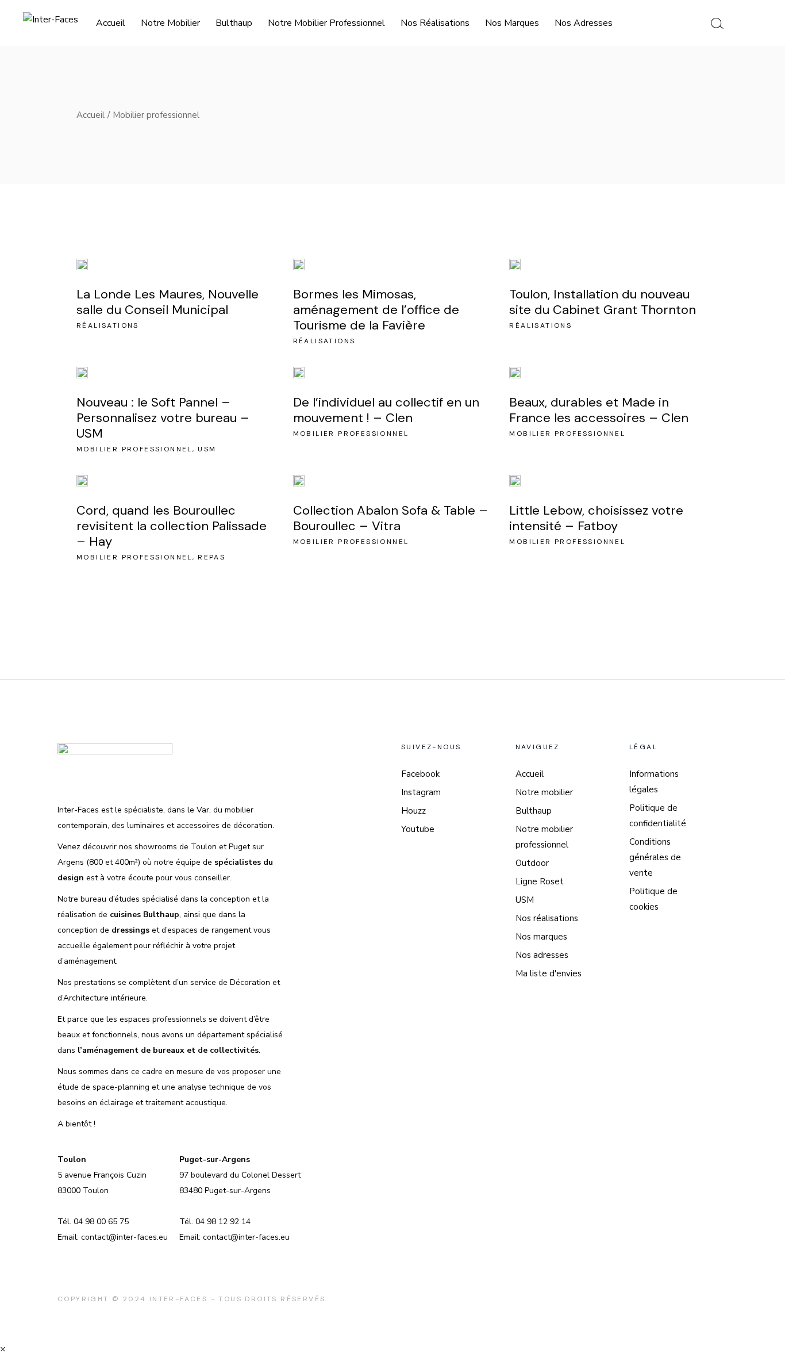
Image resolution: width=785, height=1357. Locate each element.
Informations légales (654, 781)
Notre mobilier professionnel (544, 836)
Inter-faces (178, 1299)
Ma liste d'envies (548, 973)
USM (207, 449)
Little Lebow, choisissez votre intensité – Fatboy (596, 518)
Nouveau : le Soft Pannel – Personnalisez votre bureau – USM (162, 418)
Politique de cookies (653, 899)
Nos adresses (541, 955)
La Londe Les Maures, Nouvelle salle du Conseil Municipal (167, 302)
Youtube (417, 829)
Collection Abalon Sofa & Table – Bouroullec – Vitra (390, 518)
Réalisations (107, 325)
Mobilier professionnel (134, 449)
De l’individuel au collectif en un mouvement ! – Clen (386, 410)
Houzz (413, 810)
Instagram (421, 792)
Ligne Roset (539, 881)
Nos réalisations (546, 918)
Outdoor (532, 863)
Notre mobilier (544, 792)
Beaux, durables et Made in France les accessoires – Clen (598, 410)
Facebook (420, 774)
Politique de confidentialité (657, 815)
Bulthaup (533, 810)
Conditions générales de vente (655, 857)
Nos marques (541, 936)
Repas (211, 557)
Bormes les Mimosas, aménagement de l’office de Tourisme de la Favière (376, 310)
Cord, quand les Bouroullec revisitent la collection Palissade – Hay (171, 526)
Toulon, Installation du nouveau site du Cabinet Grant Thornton (602, 302)
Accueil (529, 774)
